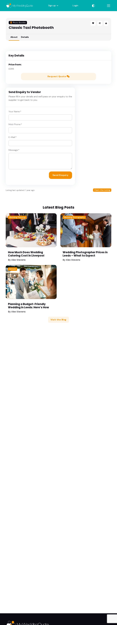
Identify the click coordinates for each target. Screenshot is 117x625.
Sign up (52, 5)
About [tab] (14, 37)
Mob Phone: (15, 124)
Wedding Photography (74, 217)
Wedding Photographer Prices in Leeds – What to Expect (85, 254)
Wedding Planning (17, 217)
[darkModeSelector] (93, 5)
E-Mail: (13, 137)
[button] (99, 23)
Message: (14, 150)
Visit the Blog (58, 319)
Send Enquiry (60, 175)
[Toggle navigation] (108, 5)
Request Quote (57, 76)
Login (75, 5)
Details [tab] (25, 37)
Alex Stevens (18, 259)
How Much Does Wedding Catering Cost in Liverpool (26, 254)
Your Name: (15, 111)
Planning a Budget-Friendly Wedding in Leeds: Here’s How (28, 305)
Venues (12, 269)
